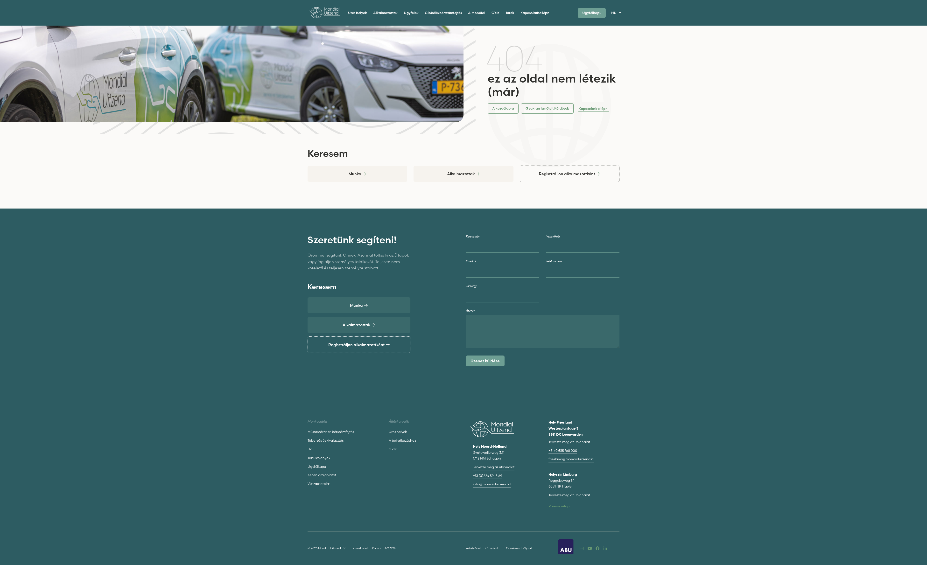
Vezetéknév (553, 236)
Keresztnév (473, 236)
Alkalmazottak (385, 13)
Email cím (472, 261)
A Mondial (476, 13)
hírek (510, 13)
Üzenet (470, 311)
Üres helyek (357, 13)
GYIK (496, 13)
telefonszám (554, 261)
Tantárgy (471, 286)
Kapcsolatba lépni (535, 13)
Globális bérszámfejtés (443, 13)
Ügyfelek (411, 13)
